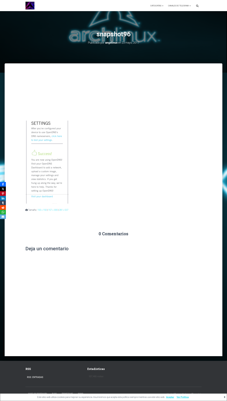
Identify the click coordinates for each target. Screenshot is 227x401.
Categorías (156, 6)
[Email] (3, 216)
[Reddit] (3, 207)
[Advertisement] (113, 86)
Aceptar (170, 397)
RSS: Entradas (35, 377)
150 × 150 (42, 210)
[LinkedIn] (3, 198)
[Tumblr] (3, 202)
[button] (162, 6)
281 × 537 (63, 210)
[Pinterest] (3, 193)
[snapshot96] (47, 162)
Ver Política (183, 397)
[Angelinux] (30, 5)
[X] (3, 189)
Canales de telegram (178, 6)
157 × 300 (53, 210)
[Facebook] (3, 184)
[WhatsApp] (3, 212)
